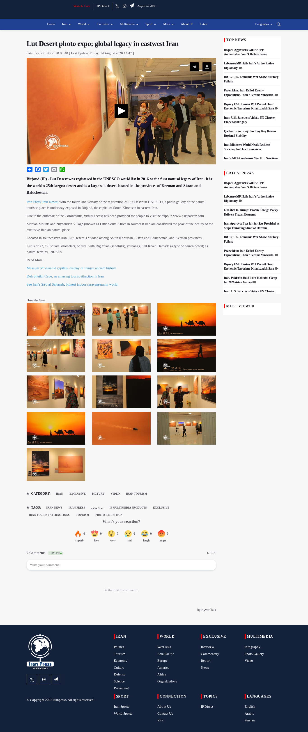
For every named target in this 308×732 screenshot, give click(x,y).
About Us (164, 706)
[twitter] (117, 6)
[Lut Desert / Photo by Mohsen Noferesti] (56, 320)
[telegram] (132, 6)
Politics (119, 647)
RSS (160, 720)
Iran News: (50, 202)
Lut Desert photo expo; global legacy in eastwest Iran (103, 43)
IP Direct (103, 6)
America (163, 667)
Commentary (210, 654)
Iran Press (34, 202)
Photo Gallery (254, 654)
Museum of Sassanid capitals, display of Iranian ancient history (71, 268)
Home (51, 24)
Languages (262, 24)
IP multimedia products (128, 507)
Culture (119, 667)
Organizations (167, 681)
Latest (203, 24)
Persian (250, 720)
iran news (54, 507)
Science (119, 681)
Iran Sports (121, 706)
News (205, 667)
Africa (161, 674)
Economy (120, 660)
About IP (187, 24)
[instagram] (124, 6)
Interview (207, 647)
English (250, 706)
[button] (121, 111)
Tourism (82, 514)
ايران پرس (97, 507)
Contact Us (165, 713)
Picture (98, 493)
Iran (64, 24)
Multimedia (127, 24)
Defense (119, 674)
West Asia (164, 647)
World (82, 24)
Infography (252, 647)
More (166, 24)
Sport (148, 24)
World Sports (123, 713)
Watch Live (81, 6)
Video (115, 493)
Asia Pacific (165, 654)
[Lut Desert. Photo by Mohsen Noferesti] (186, 320)
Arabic (249, 713)
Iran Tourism (136, 493)
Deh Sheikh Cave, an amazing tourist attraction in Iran (65, 276)
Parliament (121, 688)
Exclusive (103, 24)
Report (205, 660)
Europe (162, 660)
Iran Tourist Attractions (49, 514)
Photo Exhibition (108, 514)
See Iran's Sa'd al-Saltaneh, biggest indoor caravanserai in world (72, 284)
